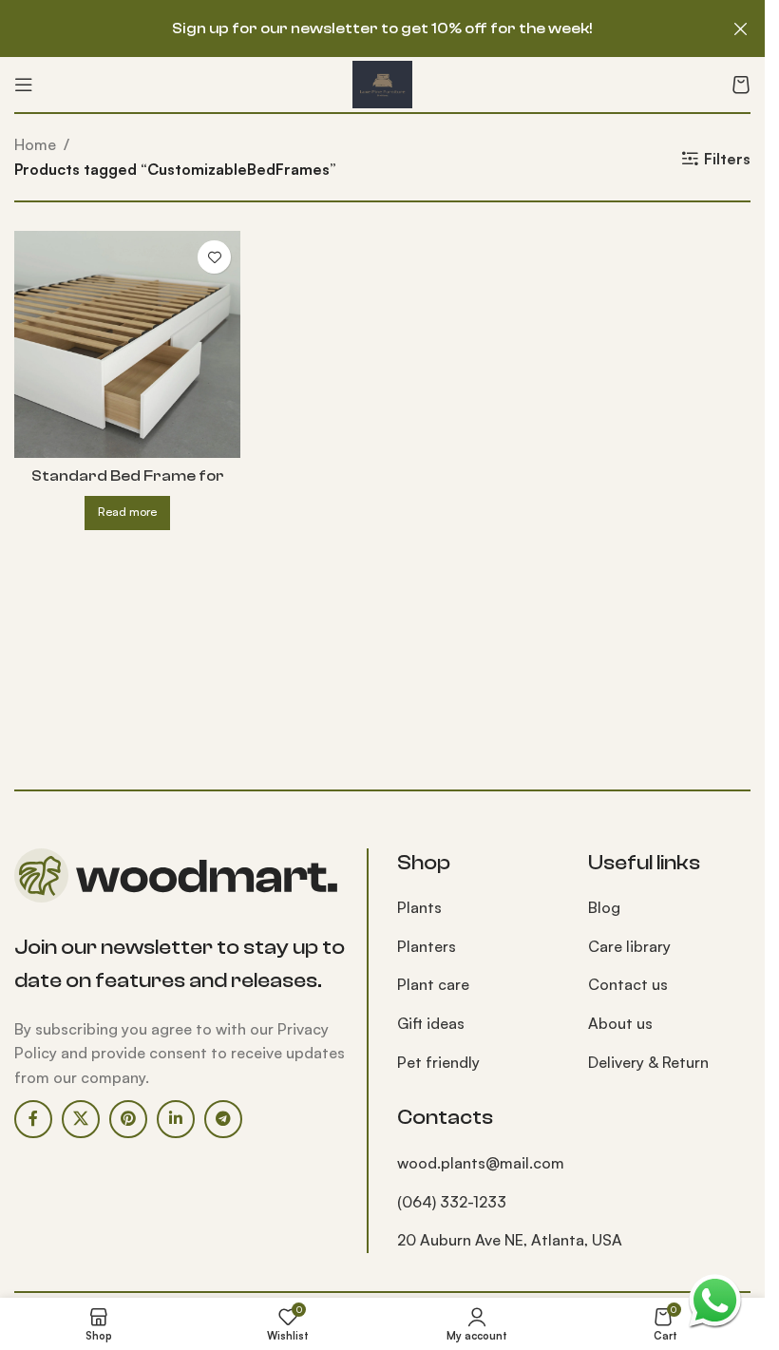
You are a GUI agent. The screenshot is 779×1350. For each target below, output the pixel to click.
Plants (419, 907)
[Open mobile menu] (24, 85)
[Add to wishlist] (214, 257)
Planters (426, 946)
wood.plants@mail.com (480, 1162)
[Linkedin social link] (176, 1119)
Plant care (433, 984)
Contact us (628, 984)
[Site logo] (382, 82)
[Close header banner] (741, 28)
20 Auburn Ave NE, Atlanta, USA (509, 1239)
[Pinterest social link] (128, 1119)
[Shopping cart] (741, 85)
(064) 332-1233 (451, 1201)
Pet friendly (438, 1062)
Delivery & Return (648, 1062)
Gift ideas (431, 1023)
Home (35, 144)
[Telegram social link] (223, 1119)
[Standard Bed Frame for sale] (127, 344)
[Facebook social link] (33, 1119)
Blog (604, 907)
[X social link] (81, 1119)
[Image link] (175, 873)
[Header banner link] (382, 28)
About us (620, 1023)
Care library (629, 946)
